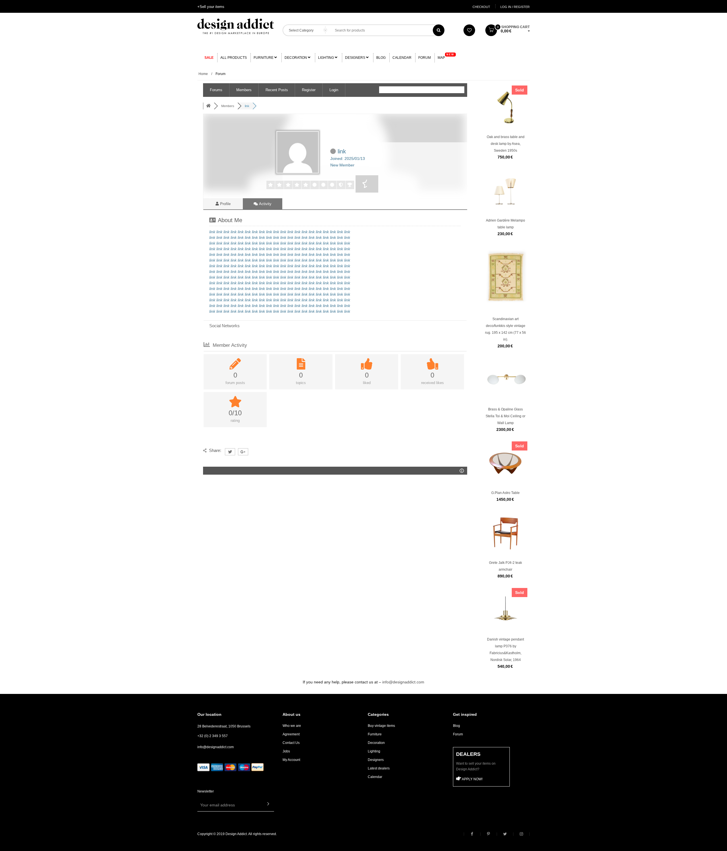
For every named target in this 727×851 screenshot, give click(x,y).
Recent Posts (277, 90)
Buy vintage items (381, 726)
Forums (216, 90)
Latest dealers (379, 768)
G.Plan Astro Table (505, 493)
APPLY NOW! (471, 779)
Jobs (286, 751)
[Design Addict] (235, 26)
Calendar (401, 58)
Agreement (291, 734)
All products (233, 58)
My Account (291, 760)
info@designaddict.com (403, 682)
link (212, 232)
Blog (381, 58)
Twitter (505, 834)
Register (309, 90)
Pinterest (488, 834)
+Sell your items (210, 7)
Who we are (292, 726)
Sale (209, 58)
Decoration (296, 58)
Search (438, 30)
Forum (424, 58)
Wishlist (469, 30)
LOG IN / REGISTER (515, 7)
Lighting (326, 58)
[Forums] (208, 106)
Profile (225, 204)
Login (333, 90)
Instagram (521, 834)
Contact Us (291, 743)
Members (244, 90)
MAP (446, 56)
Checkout (481, 7)
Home (203, 74)
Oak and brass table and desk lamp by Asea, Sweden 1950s (506, 144)
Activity (264, 204)
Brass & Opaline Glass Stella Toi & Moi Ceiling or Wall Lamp (505, 416)
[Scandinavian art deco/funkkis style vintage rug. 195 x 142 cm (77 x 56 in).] (505, 292)
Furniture (264, 58)
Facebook (472, 834)
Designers (355, 58)
